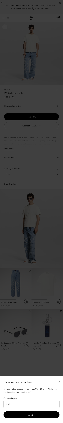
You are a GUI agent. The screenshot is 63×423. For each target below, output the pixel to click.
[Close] (59, 381)
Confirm (31, 414)
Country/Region (10, 398)
